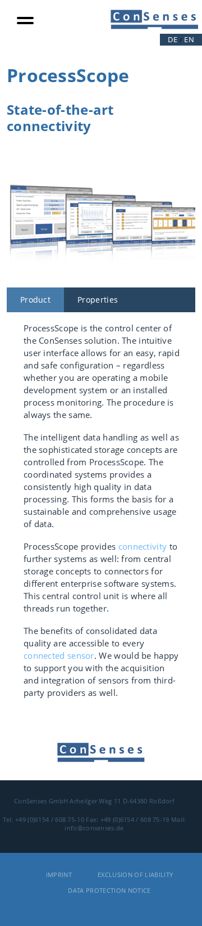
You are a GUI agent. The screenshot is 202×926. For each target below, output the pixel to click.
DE (172, 39)
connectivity (142, 546)
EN (189, 39)
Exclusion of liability (135, 874)
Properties (97, 299)
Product (35, 299)
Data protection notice (109, 890)
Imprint (59, 874)
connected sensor (59, 655)
